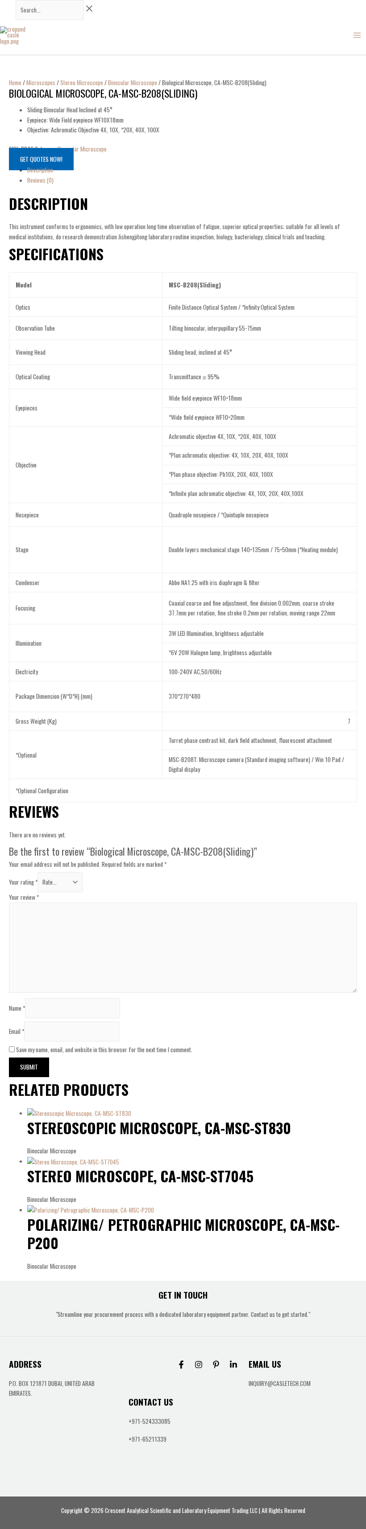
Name (17, 1008)
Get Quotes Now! (41, 159)
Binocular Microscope (132, 82)
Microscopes (40, 82)
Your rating (23, 881)
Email (16, 1031)
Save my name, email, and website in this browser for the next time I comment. (104, 1049)
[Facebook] (181, 1365)
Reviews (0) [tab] (40, 180)
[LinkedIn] (233, 1365)
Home (15, 82)
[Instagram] (199, 1365)
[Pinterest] (216, 1365)
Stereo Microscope (81, 82)
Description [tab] (40, 169)
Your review (24, 897)
